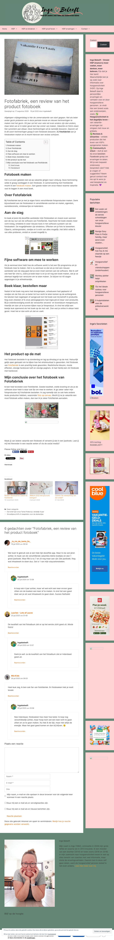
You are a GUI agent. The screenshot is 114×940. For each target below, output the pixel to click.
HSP (13, 29)
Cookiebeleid (52, 934)
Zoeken (93, 40)
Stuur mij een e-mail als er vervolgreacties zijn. (27, 803)
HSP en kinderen (28, 29)
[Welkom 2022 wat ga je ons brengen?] (41, 487)
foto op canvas (44, 395)
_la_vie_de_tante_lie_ (20, 541)
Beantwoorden (13, 567)
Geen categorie (12, 509)
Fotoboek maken (14, 145)
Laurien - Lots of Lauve (22, 613)
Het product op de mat (16, 160)
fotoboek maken (23, 186)
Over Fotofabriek (14, 148)
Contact (84, 29)
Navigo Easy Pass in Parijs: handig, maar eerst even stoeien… (101, 237)
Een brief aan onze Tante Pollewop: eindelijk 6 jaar (25, 512)
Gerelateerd (15, 168)
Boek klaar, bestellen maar (18, 157)
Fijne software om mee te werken (21, 154)
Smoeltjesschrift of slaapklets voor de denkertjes (25, 514)
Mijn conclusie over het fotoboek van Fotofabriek (27, 163)
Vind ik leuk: (15, 165)
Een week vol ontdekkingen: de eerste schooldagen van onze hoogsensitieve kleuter (102, 217)
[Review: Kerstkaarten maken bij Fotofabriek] (15, 487)
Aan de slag (12, 151)
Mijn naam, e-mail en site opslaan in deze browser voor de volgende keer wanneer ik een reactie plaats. (40, 795)
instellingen (31, 938)
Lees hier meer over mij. (85, 866)
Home (4, 29)
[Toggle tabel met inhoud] (44, 142)
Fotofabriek (13, 365)
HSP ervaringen (68, 29)
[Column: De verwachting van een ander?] (66, 487)
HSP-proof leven (48, 29)
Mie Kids (15, 676)
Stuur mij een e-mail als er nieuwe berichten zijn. (28, 809)
